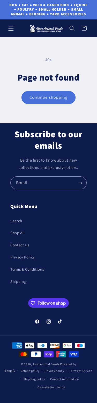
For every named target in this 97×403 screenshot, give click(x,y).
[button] (11, 28)
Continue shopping (48, 97)
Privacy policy (54, 371)
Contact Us (19, 244)
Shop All (17, 232)
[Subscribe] (80, 182)
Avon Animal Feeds (46, 364)
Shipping (18, 281)
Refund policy (30, 371)
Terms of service (80, 371)
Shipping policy (34, 379)
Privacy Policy (22, 257)
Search (16, 220)
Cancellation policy (51, 387)
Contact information (64, 379)
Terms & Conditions (27, 269)
